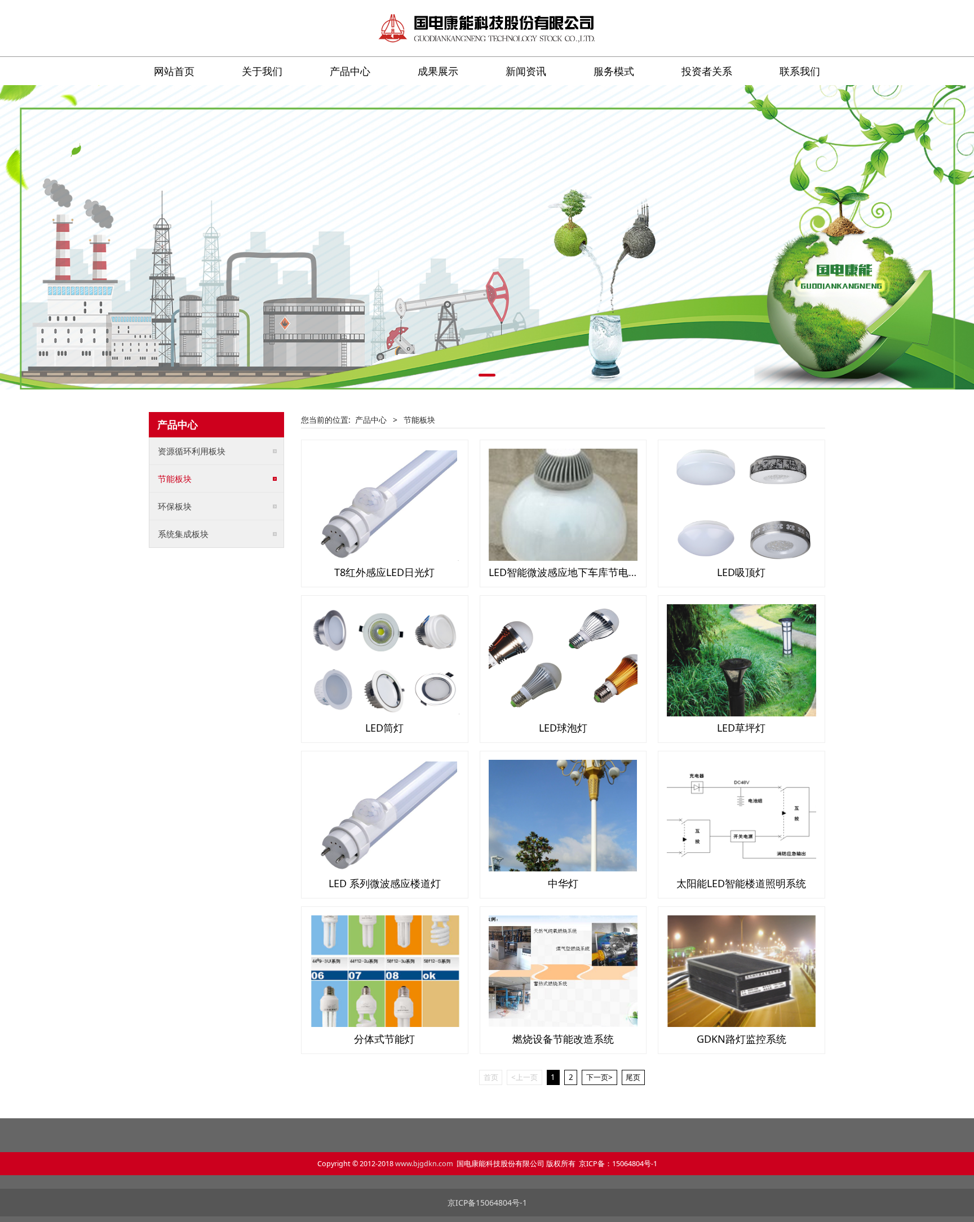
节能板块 (175, 478)
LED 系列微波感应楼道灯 (385, 883)
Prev (172, 237)
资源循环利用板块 (191, 451)
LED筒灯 (384, 727)
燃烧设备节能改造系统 (563, 1039)
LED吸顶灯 (741, 572)
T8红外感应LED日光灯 (384, 572)
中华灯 (563, 883)
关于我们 (262, 71)
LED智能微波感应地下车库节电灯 (564, 572)
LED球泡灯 (563, 727)
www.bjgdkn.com (424, 1163)
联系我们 (800, 71)
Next (801, 237)
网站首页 (174, 71)
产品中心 (350, 71)
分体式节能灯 (384, 1039)
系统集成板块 (183, 533)
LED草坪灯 (741, 727)
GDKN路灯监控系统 (741, 1039)
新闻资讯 (526, 71)
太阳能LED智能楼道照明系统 (741, 883)
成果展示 (438, 71)
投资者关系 (706, 71)
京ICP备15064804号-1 (487, 1202)
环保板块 (175, 506)
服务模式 (614, 71)
